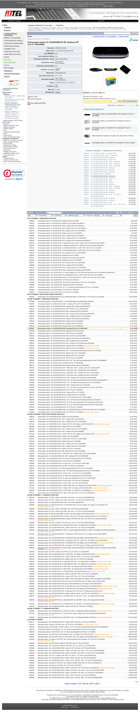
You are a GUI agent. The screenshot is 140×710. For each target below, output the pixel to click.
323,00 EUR (133, 556)
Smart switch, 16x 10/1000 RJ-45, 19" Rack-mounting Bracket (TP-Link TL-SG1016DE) (65, 468)
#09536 (31, 306)
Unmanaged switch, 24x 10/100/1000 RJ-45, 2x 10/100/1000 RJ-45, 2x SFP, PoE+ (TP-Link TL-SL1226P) (71, 409)
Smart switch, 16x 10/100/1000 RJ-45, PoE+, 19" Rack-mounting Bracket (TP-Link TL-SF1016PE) (69, 470)
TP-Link (57, 92)
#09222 (31, 667)
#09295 (31, 429)
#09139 (31, 441)
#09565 (31, 527)
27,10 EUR (133, 253)
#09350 (31, 591)
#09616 (31, 243)
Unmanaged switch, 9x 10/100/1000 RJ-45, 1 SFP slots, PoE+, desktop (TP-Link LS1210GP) (67, 370)
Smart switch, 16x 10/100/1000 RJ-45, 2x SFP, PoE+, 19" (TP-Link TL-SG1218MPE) (64, 473)
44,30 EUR (133, 287)
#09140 (31, 443)
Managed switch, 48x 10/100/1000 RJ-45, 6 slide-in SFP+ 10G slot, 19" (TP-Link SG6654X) (67, 675)
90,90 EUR (133, 385)
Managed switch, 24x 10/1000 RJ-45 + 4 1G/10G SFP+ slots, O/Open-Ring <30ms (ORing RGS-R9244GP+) (72, 613)
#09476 (31, 368)
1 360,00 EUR (132, 547)
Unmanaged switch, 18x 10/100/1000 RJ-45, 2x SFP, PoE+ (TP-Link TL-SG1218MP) (64, 397)
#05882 (31, 289)
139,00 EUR (133, 497)
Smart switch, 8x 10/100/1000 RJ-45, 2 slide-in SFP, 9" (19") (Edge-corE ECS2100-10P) (65, 434)
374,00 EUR (133, 667)
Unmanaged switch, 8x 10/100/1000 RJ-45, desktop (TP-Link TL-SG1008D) (62, 353)
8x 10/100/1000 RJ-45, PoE (101, 202)
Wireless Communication (12, 38)
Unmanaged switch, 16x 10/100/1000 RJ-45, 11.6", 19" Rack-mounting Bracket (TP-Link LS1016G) (69, 382)
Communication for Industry (13, 40)
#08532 (31, 478)
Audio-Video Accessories (12, 54)
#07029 (31, 604)
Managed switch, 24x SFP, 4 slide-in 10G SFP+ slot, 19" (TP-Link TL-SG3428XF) (63, 551)
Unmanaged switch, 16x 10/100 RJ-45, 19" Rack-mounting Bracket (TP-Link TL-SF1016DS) (67, 282)
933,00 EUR (133, 583)
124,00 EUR (133, 466)
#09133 (31, 316)
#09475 (31, 304)
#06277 (31, 333)
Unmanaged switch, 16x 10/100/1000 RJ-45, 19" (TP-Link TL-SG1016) (60, 390)
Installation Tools (9, 49)
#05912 (31, 353)
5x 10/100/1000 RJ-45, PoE (101, 180)
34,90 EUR (133, 243)
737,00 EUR (133, 588)
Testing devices (9, 158)
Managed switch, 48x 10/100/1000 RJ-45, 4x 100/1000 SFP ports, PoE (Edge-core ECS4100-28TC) (69, 586)
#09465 (31, 670)
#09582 (31, 380)
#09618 (31, 402)
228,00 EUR (133, 632)
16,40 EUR (133, 240)
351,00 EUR (133, 518)
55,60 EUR (133, 375)
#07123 (31, 434)
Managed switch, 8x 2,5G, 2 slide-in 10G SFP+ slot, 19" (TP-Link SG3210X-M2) (63, 509)
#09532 (31, 313)
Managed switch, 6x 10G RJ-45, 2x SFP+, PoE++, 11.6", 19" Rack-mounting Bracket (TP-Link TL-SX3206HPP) (73, 627)
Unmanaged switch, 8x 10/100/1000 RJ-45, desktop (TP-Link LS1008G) (60, 348)
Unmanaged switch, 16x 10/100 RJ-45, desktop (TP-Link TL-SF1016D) (60, 285)
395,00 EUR (133, 604)
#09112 (31, 257)
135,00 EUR (133, 409)
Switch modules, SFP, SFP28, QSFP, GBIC (82, 684)
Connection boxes (9, 148)
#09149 (31, 574)
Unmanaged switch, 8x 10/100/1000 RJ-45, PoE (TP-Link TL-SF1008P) (60, 358)
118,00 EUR (133, 275)
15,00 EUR (133, 226)
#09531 (31, 343)
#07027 (31, 485)
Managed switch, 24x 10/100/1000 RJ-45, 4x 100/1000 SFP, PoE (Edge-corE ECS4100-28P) (67, 543)
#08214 (31, 287)
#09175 (31, 593)
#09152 (31, 277)
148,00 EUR (133, 397)
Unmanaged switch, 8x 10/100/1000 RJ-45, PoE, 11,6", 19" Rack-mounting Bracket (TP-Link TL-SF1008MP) (72, 360)
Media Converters (9, 127)
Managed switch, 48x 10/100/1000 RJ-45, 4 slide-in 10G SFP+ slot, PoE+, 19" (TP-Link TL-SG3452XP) (70, 672)
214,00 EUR (133, 574)
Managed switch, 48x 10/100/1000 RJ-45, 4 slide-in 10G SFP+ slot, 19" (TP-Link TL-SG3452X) (68, 667)
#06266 (31, 407)
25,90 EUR (133, 270)
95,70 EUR (133, 446)
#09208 (31, 639)
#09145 (31, 516)
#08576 (31, 564)
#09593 (31, 458)
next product (111, 36)
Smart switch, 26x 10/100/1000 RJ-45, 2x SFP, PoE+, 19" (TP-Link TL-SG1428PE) (64, 490)
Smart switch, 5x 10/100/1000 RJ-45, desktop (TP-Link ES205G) (58, 416)
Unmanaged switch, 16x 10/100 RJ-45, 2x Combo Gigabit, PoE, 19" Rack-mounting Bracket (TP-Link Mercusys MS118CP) (76, 272)
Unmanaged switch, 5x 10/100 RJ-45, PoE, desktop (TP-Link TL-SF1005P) (61, 230)
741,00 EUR (133, 655)
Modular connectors (10, 151)
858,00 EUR (133, 670)
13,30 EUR (133, 323)
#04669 (31, 451)
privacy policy (94, 6)
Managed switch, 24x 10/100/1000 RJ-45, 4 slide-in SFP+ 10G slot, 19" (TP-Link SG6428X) (67, 658)
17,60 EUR (133, 331)
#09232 (31, 672)
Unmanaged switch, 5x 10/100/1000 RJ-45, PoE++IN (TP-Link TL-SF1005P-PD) (63, 309)
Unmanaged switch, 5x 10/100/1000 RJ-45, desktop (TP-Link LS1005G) (60, 321)
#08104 (31, 387)
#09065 (31, 409)
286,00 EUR (133, 525)
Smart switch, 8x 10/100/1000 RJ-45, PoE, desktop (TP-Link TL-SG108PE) (61, 451)
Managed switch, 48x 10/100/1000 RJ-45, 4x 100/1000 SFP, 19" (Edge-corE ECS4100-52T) (67, 588)
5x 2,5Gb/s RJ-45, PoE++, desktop (104, 155)
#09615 (31, 377)
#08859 (31, 358)
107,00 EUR (133, 277)
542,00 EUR (133, 591)
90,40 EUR (133, 453)
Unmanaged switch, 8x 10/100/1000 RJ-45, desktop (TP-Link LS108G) (60, 345)
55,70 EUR (133, 392)
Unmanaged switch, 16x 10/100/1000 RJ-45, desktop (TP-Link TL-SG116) (61, 392)
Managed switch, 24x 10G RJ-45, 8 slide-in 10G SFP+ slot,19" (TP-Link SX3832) (63, 643)
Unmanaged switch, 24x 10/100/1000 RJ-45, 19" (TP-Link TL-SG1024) (60, 407)
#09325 (31, 502)
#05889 (31, 282)
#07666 (31, 301)
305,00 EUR (133, 606)
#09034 (31, 275)
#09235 (31, 632)
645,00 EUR (133, 611)
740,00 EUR (133, 596)
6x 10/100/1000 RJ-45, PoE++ (102, 182)
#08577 (31, 596)
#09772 (31, 500)
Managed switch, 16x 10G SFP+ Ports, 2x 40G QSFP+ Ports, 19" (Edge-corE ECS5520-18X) (67, 636)
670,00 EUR (133, 534)
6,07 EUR (134, 255)
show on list (124, 36)
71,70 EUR (133, 407)
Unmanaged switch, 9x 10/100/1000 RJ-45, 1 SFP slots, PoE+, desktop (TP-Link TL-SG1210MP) (68, 372)
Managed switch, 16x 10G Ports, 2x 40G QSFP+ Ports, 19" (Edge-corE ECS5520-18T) (65, 634)
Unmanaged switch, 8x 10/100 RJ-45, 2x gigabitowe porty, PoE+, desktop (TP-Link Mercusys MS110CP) (70, 245)
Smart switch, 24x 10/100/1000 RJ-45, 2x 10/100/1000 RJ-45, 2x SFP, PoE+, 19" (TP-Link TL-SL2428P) (71, 297)
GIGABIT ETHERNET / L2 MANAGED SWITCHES (80, 29)
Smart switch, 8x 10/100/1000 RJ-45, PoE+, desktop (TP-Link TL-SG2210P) (62, 446)
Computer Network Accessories (10, 34)
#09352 (31, 634)
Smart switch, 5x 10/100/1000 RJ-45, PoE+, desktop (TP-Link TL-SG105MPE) (62, 429)
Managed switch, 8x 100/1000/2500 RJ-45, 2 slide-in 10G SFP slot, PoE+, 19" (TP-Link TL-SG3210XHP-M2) (72, 518)
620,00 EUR (133, 622)
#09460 (31, 677)
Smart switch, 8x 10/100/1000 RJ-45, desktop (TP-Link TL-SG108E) (59, 448)
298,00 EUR (133, 434)
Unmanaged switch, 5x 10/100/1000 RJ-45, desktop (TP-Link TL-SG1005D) (62, 328)
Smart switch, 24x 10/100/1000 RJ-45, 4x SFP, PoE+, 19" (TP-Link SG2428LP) (63, 483)
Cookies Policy (74, 707)
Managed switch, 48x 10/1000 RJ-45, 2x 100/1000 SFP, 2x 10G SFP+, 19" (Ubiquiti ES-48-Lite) (68, 604)
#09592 (31, 475)
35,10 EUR (133, 250)
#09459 (31, 663)
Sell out (6, 65)
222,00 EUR (133, 483)
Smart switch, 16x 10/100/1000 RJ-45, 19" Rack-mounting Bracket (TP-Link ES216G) (65, 458)
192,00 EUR (133, 490)
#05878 (31, 233)
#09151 (31, 606)
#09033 (31, 473)
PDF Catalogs (9, 68)
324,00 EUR (133, 578)
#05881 (31, 280)
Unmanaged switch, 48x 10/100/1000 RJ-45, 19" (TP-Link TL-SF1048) (60, 412)
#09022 (31, 221)
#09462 (31, 660)
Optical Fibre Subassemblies (13, 43)
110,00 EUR (133, 470)
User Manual (35, 103)
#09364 (31, 543)
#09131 (31, 253)
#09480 (31, 265)
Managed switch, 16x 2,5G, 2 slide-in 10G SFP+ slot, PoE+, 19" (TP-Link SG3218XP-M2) (66, 522)
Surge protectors (9, 155)
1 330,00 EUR (132, 643)
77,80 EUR (133, 363)
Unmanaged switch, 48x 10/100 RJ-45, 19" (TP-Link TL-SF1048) (58, 292)
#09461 (31, 675)
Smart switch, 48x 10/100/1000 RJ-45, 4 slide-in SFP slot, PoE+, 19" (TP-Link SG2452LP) (66, 493)
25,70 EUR (133, 238)
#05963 (31, 617)
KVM (5, 133)
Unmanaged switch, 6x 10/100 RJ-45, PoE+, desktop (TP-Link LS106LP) (61, 235)
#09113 (31, 365)
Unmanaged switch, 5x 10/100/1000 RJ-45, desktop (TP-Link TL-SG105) (61, 331)
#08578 (31, 600)
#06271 (31, 395)
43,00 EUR (133, 289)
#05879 (31, 292)
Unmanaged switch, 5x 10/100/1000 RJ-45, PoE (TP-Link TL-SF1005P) (60, 333)
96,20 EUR (133, 304)
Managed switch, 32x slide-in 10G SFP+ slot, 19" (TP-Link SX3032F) (59, 665)
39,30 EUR (133, 380)
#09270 (31, 627)
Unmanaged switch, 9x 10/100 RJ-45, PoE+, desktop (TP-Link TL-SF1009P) (62, 267)
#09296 (31, 463)
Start (5, 25)
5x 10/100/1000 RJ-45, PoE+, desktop (105, 161)
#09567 (31, 431)
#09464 (31, 665)
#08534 (31, 448)
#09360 (31, 513)
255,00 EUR (133, 480)
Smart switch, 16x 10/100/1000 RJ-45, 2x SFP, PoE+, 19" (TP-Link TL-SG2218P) (63, 463)
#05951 (31, 578)
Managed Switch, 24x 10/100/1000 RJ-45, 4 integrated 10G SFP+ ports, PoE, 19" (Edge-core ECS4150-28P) (72, 540)
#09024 (31, 255)
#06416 (31, 350)
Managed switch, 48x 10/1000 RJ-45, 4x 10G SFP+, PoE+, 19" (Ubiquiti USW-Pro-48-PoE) (66, 617)
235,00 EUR (133, 511)
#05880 (31, 285)
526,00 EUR (133, 564)
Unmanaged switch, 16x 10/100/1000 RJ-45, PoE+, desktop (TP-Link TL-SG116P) (64, 385)
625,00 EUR (133, 672)
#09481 (31, 235)
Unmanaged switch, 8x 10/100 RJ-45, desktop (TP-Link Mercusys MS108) (61, 257)
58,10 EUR (133, 395)
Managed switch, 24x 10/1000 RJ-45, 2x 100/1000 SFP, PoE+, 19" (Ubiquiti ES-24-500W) (66, 564)
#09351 (31, 636)
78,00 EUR (133, 404)
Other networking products (12, 137)
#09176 (31, 248)
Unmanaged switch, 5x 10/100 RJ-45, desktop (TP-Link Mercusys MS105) (61, 223)
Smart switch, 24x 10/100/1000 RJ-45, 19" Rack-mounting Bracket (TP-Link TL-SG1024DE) (66, 478)
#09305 (31, 385)
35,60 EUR (133, 350)
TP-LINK (37, 39)
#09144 (31, 480)
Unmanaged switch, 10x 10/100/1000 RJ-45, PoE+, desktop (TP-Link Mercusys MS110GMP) (67, 377)
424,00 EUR (133, 522)
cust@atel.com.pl (131, 16)
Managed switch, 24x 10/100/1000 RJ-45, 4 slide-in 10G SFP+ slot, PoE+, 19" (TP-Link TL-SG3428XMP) (71, 653)
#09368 (31, 505)
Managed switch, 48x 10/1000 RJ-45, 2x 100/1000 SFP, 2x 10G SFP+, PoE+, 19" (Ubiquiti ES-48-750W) (71, 600)
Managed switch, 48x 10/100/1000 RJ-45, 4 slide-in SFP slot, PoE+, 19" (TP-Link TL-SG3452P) (68, 593)
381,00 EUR (133, 645)
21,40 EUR (133, 265)
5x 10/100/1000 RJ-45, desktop (103, 157)
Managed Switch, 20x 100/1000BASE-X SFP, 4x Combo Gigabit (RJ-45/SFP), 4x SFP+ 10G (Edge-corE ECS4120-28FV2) (76, 530)
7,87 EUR (134, 233)
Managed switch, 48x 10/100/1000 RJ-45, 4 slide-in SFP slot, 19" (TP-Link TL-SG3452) (65, 606)
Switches (6, 94)
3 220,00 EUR (132, 677)
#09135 (31, 421)
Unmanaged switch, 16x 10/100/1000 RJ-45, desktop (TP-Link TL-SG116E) (61, 395)
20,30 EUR (133, 311)
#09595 (31, 399)
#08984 (31, 569)
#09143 (31, 466)
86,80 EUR (133, 516)
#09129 (31, 228)
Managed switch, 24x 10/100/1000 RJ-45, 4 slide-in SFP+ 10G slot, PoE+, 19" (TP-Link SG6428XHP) (70, 660)
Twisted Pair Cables (10, 145)
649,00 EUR (133, 543)
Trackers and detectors (11, 160)
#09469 (31, 509)
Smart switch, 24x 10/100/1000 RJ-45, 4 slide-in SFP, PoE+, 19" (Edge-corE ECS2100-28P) (67, 485)
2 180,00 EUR (132, 675)
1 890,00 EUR (132, 636)
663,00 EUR (133, 554)
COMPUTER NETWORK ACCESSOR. (10, 89)
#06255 (31, 392)
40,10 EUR (133, 370)
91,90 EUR (133, 456)
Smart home (7, 135)
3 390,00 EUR (132, 663)
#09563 (31, 648)
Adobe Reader (100, 692)
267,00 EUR (133, 576)
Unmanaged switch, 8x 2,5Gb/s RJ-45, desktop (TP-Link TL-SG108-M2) (60, 363)
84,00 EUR (133, 478)
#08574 (31, 525)
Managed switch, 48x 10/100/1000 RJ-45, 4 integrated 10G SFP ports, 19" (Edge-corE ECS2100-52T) (70, 591)
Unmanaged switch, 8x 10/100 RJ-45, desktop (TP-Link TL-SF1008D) (60, 260)
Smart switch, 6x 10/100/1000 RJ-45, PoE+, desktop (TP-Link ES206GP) (61, 431)
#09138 (31, 490)
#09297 (31, 250)
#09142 (31, 446)
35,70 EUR (133, 282)
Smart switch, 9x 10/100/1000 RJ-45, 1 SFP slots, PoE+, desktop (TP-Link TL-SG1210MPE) (67, 453)
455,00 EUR (133, 493)
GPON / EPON (8, 128)
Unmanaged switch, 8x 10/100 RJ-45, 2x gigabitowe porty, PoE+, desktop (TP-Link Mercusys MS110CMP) (71, 243)
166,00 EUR (133, 559)
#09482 (31, 226)
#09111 (31, 318)
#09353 (31, 547)
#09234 (31, 629)
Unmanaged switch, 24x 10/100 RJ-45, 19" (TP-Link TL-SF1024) (58, 289)
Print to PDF (33, 96)
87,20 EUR (133, 272)
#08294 (31, 331)
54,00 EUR (133, 387)
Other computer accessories (12, 161)
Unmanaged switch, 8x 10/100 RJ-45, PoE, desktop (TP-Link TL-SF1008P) (61, 262)
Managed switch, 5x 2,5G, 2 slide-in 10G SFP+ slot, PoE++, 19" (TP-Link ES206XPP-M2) (66, 497)
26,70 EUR (133, 436)
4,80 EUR (134, 221)
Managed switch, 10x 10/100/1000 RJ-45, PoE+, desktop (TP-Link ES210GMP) (63, 456)
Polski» (16, 81)
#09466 (31, 655)
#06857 (31, 262)
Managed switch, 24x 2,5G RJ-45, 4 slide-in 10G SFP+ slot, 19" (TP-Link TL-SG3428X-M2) (66, 645)
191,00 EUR (133, 509)
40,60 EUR (133, 336)
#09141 (31, 439)
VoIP (5, 130)
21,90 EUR (133, 228)
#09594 (31, 436)
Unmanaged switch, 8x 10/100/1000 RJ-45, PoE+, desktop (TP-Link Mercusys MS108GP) (66, 343)
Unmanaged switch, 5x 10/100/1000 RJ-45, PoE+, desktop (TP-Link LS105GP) (63, 311)
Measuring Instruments (12, 46)
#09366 (31, 538)
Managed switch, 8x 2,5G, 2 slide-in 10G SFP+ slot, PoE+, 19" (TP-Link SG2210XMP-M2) (66, 511)
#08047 (31, 404)
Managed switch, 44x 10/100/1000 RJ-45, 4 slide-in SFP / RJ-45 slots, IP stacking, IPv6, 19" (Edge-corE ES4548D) (74, 578)
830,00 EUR (133, 530)
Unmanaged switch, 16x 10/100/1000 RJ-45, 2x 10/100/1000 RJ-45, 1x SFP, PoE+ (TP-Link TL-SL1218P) (71, 277)
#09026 (31, 323)
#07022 (31, 488)
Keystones (7, 150)
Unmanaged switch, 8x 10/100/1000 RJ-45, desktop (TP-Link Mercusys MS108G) (63, 365)
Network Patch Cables (11, 146)
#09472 (31, 483)
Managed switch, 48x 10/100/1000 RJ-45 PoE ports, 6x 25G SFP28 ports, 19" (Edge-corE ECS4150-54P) (71, 581)
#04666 (31, 426)
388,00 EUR (133, 561)
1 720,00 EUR (132, 613)
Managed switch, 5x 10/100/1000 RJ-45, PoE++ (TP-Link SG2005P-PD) (60, 502)
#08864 (31, 566)
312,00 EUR (133, 538)
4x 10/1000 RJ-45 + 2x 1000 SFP (103, 153)
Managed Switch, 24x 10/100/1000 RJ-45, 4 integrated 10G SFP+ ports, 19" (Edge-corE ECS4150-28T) (71, 545)
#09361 (31, 530)
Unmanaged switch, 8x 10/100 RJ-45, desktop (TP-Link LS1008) (58, 255)
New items (7, 59)
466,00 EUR (133, 627)
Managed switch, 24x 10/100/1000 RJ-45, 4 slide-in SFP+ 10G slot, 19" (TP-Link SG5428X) (67, 648)
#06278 (31, 230)
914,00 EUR (133, 600)
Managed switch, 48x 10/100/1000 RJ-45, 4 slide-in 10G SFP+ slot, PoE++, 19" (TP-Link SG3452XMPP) (71, 670)
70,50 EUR (133, 441)
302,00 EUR (133, 488)
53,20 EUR (133, 402)
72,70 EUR (133, 372)
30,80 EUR (133, 333)
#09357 (31, 545)
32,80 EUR (133, 421)
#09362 (31, 586)
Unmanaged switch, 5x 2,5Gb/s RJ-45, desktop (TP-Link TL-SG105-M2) (60, 326)
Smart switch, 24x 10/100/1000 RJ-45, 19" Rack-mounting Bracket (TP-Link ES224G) (65, 475)
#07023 (31, 424)
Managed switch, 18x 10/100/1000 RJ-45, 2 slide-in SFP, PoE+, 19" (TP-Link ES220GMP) (66, 527)
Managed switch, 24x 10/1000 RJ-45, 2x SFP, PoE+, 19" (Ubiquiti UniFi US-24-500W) (65, 569)
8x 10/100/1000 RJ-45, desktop (103, 184)
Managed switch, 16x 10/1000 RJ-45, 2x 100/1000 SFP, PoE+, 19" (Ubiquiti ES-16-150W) (66, 525)
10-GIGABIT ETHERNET (35, 30)
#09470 (31, 511)
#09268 (31, 551)
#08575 (31, 561)
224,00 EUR (133, 297)
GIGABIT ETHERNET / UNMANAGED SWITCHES (108, 27)
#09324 (31, 336)
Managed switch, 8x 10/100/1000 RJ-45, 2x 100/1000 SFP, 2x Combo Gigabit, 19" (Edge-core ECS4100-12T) (72, 505)
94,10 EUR (133, 368)
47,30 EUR (133, 326)
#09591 (31, 576)
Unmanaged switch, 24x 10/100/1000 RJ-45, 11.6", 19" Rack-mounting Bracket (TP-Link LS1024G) (69, 399)
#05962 (31, 611)
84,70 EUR (133, 443)
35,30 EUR (133, 358)
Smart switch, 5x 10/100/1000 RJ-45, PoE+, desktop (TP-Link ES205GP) (61, 419)
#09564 (31, 643)
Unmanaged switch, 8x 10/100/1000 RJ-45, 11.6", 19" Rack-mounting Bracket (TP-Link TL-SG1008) (69, 350)
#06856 (31, 412)
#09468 (31, 522)
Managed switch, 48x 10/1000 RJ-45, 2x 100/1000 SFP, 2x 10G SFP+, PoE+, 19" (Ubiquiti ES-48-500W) (71, 596)
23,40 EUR (133, 355)
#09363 (31, 588)
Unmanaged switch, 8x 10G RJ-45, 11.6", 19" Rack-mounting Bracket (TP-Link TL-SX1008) (66, 629)
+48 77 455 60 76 (116, 16)
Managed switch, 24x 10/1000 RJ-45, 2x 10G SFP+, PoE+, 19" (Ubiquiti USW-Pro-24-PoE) (66, 611)
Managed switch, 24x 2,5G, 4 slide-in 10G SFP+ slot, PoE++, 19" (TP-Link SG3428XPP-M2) (67, 655)
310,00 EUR (133, 629)
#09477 (31, 370)
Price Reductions (10, 62)
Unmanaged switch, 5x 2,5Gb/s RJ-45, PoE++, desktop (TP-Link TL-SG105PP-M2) (64, 304)
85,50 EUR (133, 475)
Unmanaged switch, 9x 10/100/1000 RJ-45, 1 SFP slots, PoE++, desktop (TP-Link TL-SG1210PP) (69, 368)
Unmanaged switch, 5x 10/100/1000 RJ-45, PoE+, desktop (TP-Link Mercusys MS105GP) (66, 313)
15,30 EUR (133, 426)
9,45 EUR (134, 306)
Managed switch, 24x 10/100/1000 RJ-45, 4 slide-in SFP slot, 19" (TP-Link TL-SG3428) (65, 559)
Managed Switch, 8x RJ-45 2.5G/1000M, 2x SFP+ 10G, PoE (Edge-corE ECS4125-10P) (66, 513)
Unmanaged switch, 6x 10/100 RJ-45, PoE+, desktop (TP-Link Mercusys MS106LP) (64, 240)
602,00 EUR (133, 485)
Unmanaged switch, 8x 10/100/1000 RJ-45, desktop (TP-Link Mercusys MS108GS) (64, 338)
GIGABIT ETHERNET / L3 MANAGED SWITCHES (111, 29)
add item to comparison (116, 105)
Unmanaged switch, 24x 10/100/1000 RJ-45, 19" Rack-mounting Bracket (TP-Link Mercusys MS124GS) (70, 402)
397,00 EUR (133, 653)
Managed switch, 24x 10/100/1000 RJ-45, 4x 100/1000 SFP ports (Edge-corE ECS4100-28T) (67, 538)
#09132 (31, 267)
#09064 (31, 375)
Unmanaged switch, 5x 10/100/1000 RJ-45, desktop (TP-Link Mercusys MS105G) (63, 318)
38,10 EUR (133, 301)
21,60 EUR (133, 313)
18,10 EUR (133, 345)
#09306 (31, 645)
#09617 (31, 245)
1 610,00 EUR (132, 658)
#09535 (31, 338)
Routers (6, 124)
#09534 (31, 240)
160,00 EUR (133, 461)
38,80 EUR (133, 280)
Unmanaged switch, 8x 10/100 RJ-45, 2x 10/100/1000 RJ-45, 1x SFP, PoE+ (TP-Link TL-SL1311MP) (69, 248)
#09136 (31, 363)
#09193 (31, 372)
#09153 (31, 297)
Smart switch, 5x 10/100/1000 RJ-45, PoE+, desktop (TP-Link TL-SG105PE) (62, 421)
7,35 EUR (134, 318)
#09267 (31, 461)
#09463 (31, 658)
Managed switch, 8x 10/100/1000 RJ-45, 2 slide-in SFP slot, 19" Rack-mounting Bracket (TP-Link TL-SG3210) (72, 516)
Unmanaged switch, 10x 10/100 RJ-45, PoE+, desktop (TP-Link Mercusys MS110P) (64, 270)
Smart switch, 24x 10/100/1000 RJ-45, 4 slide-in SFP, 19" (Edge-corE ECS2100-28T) (64, 488)
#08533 (31, 355)
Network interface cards (11, 125)
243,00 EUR (133, 412)
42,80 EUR (133, 431)
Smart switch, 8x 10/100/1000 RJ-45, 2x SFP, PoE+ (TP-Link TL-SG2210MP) (62, 439)
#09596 (31, 382)
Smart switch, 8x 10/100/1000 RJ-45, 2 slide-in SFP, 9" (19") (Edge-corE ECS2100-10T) (65, 424)
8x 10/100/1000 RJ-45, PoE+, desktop (105, 186)
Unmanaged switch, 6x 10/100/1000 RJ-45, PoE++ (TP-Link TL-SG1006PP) (62, 336)
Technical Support (35, 99)
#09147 (31, 559)
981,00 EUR (133, 586)
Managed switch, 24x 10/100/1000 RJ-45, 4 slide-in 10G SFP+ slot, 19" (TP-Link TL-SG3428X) (68, 574)
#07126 (31, 554)
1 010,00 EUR (132, 617)
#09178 (31, 624)
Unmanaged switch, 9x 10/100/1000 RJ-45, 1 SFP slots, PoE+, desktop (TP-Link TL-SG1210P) (68, 375)
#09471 (31, 493)
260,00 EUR (133, 505)
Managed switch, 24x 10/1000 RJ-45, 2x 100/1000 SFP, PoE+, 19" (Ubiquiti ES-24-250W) (66, 561)
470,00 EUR (133, 551)
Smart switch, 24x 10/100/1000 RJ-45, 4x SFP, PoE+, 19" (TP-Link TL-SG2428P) (63, 480)
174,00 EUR (133, 424)
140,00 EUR (133, 439)
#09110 (31, 223)
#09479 (31, 311)
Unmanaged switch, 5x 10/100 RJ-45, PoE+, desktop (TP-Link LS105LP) (61, 226)
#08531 (31, 468)
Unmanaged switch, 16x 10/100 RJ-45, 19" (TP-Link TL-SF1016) (58, 280)
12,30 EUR (133, 328)
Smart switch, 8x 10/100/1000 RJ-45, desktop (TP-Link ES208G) (58, 436)
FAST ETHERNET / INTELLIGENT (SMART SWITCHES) (74, 27)
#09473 (31, 419)
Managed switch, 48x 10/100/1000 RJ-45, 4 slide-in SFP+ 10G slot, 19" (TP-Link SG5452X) (67, 622)
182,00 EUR (133, 500)
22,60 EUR (133, 448)
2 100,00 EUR (132, 660)
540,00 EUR (133, 650)
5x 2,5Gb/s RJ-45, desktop (101, 174)
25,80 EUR (133, 245)
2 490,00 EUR (132, 634)
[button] (14, 174)
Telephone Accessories (12, 51)
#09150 (31, 653)
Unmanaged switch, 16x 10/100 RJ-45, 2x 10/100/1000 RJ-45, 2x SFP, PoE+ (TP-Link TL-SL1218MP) (70, 275)
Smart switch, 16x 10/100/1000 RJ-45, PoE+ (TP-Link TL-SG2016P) (59, 461)
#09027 (31, 345)
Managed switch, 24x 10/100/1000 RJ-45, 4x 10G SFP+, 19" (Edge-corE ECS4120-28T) (66, 554)
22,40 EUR (133, 230)
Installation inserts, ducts (11, 153)
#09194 (31, 453)
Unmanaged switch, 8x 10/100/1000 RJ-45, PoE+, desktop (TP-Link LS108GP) (63, 340)
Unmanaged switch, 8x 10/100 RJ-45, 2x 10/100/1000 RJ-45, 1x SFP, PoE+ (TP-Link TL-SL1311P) (69, 250)
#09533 (31, 270)
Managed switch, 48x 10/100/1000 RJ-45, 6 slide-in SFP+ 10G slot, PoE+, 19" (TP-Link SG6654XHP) (70, 677)
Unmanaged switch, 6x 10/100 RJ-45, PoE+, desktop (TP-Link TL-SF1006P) (62, 238)
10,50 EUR (133, 321)
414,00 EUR (133, 545)
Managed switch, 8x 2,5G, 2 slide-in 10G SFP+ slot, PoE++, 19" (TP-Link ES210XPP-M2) (66, 500)
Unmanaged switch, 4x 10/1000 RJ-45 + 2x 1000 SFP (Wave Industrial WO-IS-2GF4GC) (66, 301)
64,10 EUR (133, 458)
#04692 (31, 360)
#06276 (31, 470)
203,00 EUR (133, 463)
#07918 (31, 613)
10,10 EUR (133, 260)
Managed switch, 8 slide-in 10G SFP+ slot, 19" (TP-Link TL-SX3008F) (60, 624)
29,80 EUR (133, 267)
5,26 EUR (134, 223)
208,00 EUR (133, 571)
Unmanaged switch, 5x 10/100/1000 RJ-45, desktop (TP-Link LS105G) (60, 323)
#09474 (31, 416)
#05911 (31, 328)
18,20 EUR (133, 235)
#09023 (31, 321)
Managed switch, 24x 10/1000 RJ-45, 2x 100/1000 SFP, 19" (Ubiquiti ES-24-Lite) (63, 571)
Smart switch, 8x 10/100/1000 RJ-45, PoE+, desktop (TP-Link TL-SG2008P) (62, 443)
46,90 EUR (133, 382)
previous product (99, 36)
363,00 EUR (133, 648)
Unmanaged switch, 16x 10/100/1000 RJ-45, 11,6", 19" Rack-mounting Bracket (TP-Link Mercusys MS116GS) (72, 380)
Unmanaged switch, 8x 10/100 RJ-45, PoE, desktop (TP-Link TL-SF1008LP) (62, 253)
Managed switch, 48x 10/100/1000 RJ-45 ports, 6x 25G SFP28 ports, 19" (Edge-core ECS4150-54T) (70, 583)
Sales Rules (64, 707)
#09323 (31, 309)
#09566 (31, 456)
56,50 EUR (133, 390)
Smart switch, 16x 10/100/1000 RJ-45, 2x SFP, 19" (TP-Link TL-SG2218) (61, 466)
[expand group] (117, 213)
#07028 (31, 571)
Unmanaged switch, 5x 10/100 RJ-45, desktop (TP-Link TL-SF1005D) (60, 233)
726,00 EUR (133, 540)
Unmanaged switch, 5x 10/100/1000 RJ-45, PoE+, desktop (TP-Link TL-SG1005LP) (64, 316)
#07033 (31, 534)
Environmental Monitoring (12, 132)
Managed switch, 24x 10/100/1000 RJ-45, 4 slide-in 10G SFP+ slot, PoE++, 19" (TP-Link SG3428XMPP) (71, 650)
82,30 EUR (133, 502)
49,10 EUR (133, 377)
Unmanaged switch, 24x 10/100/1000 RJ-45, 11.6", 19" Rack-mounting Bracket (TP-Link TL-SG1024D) (70, 404)
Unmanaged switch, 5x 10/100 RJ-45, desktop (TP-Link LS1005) (113, 143)
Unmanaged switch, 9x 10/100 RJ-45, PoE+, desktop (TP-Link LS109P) (60, 265)
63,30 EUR (133, 399)
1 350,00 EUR (132, 581)
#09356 (31, 540)
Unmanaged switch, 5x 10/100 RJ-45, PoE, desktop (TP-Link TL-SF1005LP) (62, 228)
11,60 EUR (133, 365)
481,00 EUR (133, 639)
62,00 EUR (133, 248)
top (137, 682)
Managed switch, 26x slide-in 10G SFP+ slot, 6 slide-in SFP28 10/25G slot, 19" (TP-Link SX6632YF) (69, 663)
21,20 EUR (133, 416)
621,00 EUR (133, 513)
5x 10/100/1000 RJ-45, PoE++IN (103, 159)
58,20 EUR (133, 468)
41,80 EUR (133, 451)
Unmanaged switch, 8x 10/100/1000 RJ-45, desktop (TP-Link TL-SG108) (61, 355)
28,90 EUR (133, 262)
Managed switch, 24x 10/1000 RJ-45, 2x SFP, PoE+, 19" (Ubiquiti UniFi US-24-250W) (65, 566)
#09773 (31, 497)
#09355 (31, 583)
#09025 (31, 348)
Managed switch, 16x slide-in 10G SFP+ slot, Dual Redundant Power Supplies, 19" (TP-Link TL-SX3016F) (71, 639)
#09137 (31, 397)
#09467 (31, 650)
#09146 (31, 518)
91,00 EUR (133, 292)
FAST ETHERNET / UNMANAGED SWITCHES (42, 27)
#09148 (31, 556)
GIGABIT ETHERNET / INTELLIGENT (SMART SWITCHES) (45, 29)
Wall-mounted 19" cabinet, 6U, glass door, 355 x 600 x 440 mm (113, 136)
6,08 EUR (134, 257)
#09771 (31, 622)
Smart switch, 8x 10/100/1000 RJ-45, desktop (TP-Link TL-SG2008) (59, 441)
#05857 (31, 260)
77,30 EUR (133, 360)
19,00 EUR (133, 353)
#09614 (31, 272)
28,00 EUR (133, 343)
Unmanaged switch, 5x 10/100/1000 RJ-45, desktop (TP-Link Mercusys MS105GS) (64, 306)
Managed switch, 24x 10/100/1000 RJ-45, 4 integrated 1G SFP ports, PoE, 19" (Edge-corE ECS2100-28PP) (72, 534)
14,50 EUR (133, 338)
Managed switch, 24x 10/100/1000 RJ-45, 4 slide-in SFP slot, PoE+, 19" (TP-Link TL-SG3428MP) (68, 556)
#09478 (31, 340)
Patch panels (8, 143)
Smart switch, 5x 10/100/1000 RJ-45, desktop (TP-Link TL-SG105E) (59, 426)
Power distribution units (11, 142)
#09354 (31, 581)
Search (6, 57)
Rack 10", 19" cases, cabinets (13, 140)
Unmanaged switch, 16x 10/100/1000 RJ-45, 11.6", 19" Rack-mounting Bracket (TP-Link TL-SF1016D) (70, 387)
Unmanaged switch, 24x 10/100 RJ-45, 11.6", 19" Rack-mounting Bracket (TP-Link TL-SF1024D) (68, 287)
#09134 (31, 326)
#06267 (31, 390)
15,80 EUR (133, 348)
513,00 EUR (133, 593)
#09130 (31, 238)
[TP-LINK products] (133, 41)
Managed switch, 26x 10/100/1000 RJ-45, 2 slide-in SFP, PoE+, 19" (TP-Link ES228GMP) (66, 576)
